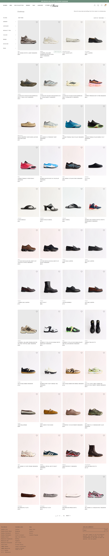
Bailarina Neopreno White (69, 507)
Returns (17, 533)
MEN (11, 5)
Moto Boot (43, 302)
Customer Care (19, 526)
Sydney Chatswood (6, 533)
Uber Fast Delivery (20, 537)
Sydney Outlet (5, 537)
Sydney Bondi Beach (6, 531)
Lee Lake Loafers (89, 302)
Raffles (17, 538)
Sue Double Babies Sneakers (25, 383)
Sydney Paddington (6, 535)
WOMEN (5, 5)
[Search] (98, 5)
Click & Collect (19, 535)
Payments (17, 540)
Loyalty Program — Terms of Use (20, 549)
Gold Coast (4, 544)
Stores (31, 533)
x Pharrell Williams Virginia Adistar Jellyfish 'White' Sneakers (47, 54)
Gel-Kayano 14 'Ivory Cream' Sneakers (28, 466)
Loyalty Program (33, 535)
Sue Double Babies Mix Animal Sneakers (73, 383)
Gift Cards (18, 542)
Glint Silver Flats (67, 53)
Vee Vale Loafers (89, 261)
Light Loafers (88, 53)
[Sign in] (101, 5)
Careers (31, 531)
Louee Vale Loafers (67, 261)
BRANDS (28, 5)
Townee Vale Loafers (23, 302)
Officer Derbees (66, 302)
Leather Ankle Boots (91, 466)
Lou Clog (87, 178)
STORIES (47, 5)
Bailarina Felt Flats (23, 507)
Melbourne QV (4, 540)
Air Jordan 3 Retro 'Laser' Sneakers (27, 53)
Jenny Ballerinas (22, 425)
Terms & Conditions (20, 546)
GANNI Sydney (4, 546)
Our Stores (4, 526)
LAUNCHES (40, 5)
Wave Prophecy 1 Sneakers (69, 466)
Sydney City (4, 529)
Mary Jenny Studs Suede (46, 425)
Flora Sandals (22, 219)
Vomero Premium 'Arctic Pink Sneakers (95, 95)
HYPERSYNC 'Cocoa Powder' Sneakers (72, 425)
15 (63, 516)
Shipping (17, 531)
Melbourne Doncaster (6, 542)
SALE (34, 5)
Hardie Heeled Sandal (46, 219)
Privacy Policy (19, 544)
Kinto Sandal (66, 219)
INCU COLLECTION (18, 5)
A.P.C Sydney (4, 550)
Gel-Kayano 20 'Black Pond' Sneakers (72, 178)
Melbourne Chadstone (6, 538)
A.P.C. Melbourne (6, 552)
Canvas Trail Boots (90, 342)
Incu (30, 526)
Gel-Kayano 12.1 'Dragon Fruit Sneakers (95, 507)
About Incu (32, 529)
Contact (17, 529)
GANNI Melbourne (5, 548)
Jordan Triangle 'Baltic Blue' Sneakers (73, 137)
